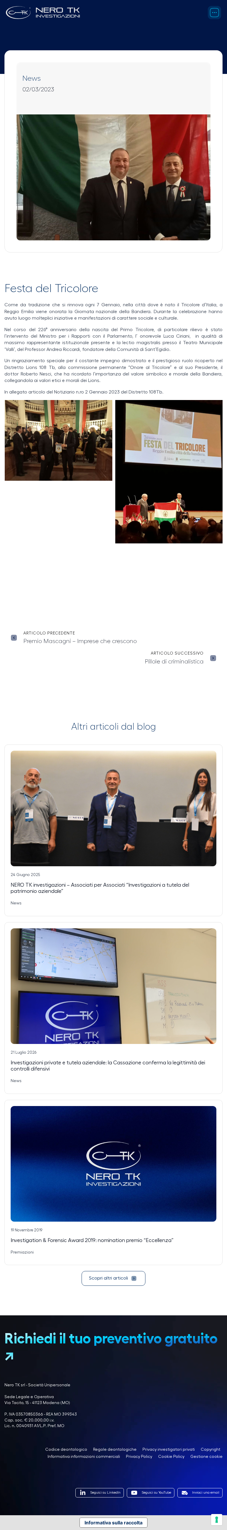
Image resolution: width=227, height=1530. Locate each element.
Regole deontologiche (115, 1450)
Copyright (210, 1450)
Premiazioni (22, 1252)
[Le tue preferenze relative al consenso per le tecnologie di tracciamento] (216, 1519)
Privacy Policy (139, 1457)
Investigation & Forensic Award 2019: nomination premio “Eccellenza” (92, 1240)
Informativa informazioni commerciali (84, 1457)
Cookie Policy (171, 1457)
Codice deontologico (66, 1450)
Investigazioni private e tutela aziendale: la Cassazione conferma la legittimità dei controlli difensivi (108, 1066)
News (31, 78)
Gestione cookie (206, 1457)
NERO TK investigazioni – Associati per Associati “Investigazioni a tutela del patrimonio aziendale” (100, 888)
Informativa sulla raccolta (113, 1523)
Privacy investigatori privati (168, 1450)
